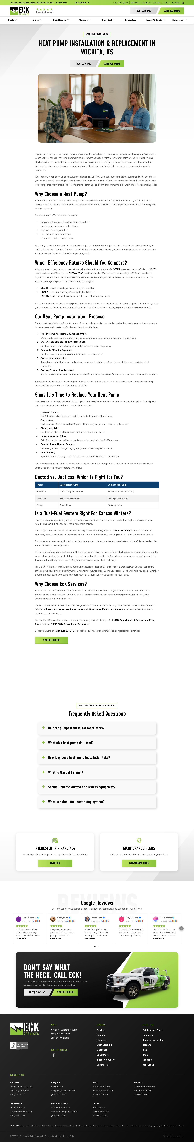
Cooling (12, 20)
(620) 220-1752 (66, 630)
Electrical (107, 20)
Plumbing (83, 20)
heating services (74, 609)
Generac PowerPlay (152, 1039)
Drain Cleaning (59, 20)
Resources (157, 2)
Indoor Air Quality (154, 20)
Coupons (147, 1059)
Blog (144, 1049)
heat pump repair (55, 609)
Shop (167, 2)
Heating (35, 20)
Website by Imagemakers (173, 1136)
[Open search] (183, 2)
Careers (146, 1044)
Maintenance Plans (139, 863)
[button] (12, 928)
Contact (175, 2)
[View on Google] (18, 919)
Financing (135, 2)
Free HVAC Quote (120, 2)
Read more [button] (21, 938)
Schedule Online (51, 640)
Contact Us (148, 1064)
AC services (95, 609)
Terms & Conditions (53, 1136)
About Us (146, 2)
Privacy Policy (68, 1136)
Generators (130, 20)
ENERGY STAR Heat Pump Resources (69, 623)
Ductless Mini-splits (123, 530)
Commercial (178, 20)
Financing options (111, 609)
